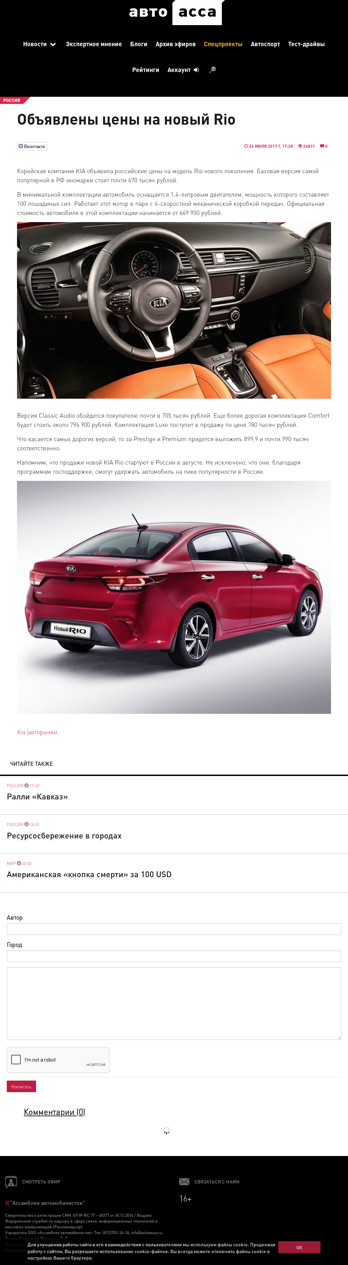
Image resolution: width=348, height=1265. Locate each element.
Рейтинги (145, 69)
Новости (35, 44)
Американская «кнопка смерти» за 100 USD (89, 874)
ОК (299, 1247)
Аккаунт (180, 69)
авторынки (42, 732)
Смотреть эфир (41, 1181)
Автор (15, 917)
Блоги (138, 44)
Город (14, 944)
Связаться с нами (217, 1181)
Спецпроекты (223, 44)
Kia (21, 732)
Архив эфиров (176, 44)
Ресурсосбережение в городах (64, 835)
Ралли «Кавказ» (37, 796)
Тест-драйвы (306, 44)
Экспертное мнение (94, 44)
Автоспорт (265, 44)
